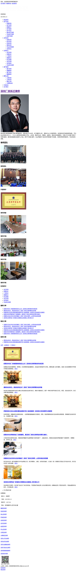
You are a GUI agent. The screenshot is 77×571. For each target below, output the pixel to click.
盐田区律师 (4, 526)
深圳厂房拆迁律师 (10, 91)
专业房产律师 (10, 34)
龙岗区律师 (4, 520)
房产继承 (9, 28)
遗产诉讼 (9, 72)
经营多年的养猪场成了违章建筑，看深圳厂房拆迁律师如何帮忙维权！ (22, 314)
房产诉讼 (9, 30)
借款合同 (9, 45)
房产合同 (9, 25)
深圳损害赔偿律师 (5, 550)
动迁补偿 (9, 61)
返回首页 (14, 3)
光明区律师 (4, 532)
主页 (2, 345)
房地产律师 (10, 36)
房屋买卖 (9, 23)
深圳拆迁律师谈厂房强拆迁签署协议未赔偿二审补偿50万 (19, 317)
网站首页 (6, 19)
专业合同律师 (10, 47)
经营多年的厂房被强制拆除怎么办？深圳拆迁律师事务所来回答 (20, 308)
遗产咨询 (9, 68)
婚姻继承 (9, 74)
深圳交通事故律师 (5, 544)
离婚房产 (9, 27)
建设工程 (9, 81)
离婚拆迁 (9, 57)
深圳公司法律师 (5, 538)
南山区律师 (4, 514)
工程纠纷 (9, 77)
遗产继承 (6, 67)
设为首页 (3, 3)
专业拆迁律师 (10, 65)
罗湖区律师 (4, 517)
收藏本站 (8, 3)
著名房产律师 (10, 32)
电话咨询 (3, 569)
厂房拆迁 (9, 56)
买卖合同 (9, 43)
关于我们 (6, 86)
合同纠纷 (6, 38)
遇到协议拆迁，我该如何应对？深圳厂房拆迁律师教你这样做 (20, 310)
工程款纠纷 (10, 83)
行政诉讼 (6, 85)
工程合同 (9, 79)
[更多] (16, 368)
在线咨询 (3, 567)
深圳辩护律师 (4, 553)
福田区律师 (4, 508)
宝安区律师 (4, 511)
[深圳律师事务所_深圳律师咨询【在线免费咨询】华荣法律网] (15, 11)
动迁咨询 (9, 52)
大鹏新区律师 (4, 535)
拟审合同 (9, 39)
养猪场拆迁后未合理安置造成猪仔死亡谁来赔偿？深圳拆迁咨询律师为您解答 (24, 312)
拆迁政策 (9, 59)
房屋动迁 (9, 54)
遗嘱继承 (9, 70)
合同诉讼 (9, 48)
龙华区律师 (4, 523)
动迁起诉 (9, 63)
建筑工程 (6, 76)
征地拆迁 (6, 50)
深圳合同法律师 (5, 541)
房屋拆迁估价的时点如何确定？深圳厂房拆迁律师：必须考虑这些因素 (22, 316)
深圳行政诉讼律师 (5, 547)
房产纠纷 (6, 21)
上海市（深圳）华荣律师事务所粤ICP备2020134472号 (15, 566)
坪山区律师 (4, 529)
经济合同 (9, 41)
